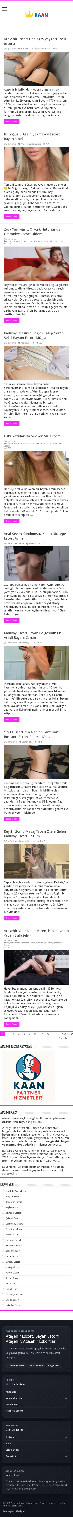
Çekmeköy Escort (14, 1223)
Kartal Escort (11, 1256)
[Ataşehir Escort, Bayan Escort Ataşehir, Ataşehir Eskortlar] (36, 14)
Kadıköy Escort (27, 343)
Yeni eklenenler (15, 1398)
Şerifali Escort (27, 241)
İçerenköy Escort (42, 49)
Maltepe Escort (13, 1267)
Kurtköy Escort (12, 1261)
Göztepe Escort (29, 543)
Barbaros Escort (28, 444)
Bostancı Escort (29, 742)
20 (41, 1034)
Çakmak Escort (13, 241)
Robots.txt (12, 1456)
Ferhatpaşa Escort (44, 444)
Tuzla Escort (11, 1289)
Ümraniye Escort (41, 241)
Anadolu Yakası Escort (31, 144)
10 (35, 1034)
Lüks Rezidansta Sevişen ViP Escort (32, 436)
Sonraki (63, 1038)
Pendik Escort (12, 1272)
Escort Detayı (11, 121)
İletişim (10, 1437)
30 (48, 1034)
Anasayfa (11, 1391)
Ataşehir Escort (27, 49)
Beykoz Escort (12, 1207)
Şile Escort (10, 1283)
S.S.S (8, 1443)
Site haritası (13, 1450)
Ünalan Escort (56, 241)
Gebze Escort (12, 1234)
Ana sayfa (8, 1511)
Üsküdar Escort (13, 1305)
